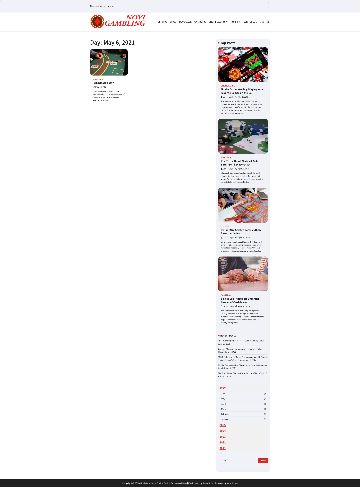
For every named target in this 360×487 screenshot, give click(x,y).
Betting (162, 22)
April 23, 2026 (244, 169)
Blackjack (185, 22)
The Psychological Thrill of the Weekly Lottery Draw (241, 340)
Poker (234, 22)
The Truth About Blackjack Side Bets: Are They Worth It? (239, 162)
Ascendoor (208, 483)
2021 (223, 448)
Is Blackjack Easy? (103, 83)
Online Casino (217, 22)
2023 (223, 436)
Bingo (173, 22)
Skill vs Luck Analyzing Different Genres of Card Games (240, 300)
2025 (223, 425)
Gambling (200, 22)
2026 (223, 387)
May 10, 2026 (244, 97)
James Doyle (228, 97)
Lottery (225, 226)
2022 (223, 442)
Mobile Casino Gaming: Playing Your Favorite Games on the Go (242, 91)
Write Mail (250, 22)
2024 (223, 431)
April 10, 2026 (244, 238)
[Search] (268, 22)
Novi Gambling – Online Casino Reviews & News (163, 483)
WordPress (232, 483)
